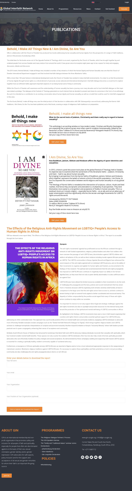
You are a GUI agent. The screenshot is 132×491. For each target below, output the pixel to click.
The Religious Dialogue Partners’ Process (55, 437)
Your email (10, 372)
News (89, 9)
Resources (77, 9)
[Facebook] (82, 457)
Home (41, 9)
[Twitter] (91, 457)
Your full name (12, 361)
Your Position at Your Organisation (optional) (22, 396)
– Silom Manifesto (47, 451)
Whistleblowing (46, 465)
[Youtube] (95, 457)
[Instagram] (100, 457)
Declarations (45, 446)
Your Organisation (13, 384)
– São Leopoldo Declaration (50, 454)
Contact (97, 9)
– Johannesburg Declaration (50, 449)
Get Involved (110, 9)
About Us (50, 9)
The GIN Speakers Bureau (50, 440)
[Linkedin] (87, 457)
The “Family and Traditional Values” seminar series (58, 443)
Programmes (63, 9)
